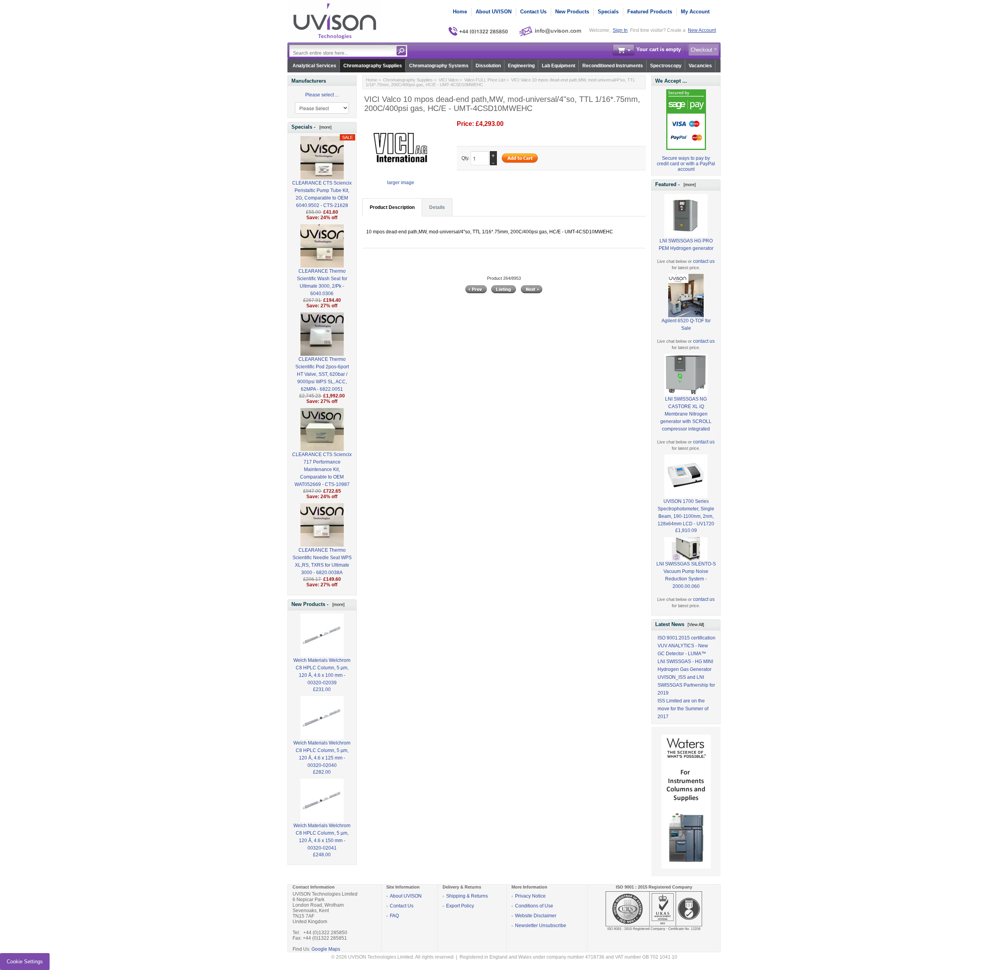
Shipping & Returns (467, 896)
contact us (704, 261)
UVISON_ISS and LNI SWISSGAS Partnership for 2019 (686, 685)
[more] (324, 127)
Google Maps (325, 949)
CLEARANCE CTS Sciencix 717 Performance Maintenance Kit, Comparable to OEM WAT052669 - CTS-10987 (322, 469)
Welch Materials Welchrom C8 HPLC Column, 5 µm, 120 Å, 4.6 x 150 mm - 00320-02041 (321, 837)
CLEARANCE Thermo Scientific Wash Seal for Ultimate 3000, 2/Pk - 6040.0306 (322, 282)
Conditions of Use (534, 906)
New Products (572, 12)
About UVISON (493, 12)
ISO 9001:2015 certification (686, 638)
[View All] (695, 624)
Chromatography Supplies (372, 65)
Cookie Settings (25, 961)
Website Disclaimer (535, 915)
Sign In (620, 30)
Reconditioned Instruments (612, 65)
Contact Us (533, 12)
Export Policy (460, 906)
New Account (702, 30)
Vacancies (700, 65)
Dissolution (488, 65)
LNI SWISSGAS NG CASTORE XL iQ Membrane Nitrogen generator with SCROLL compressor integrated (686, 414)
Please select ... (322, 95)
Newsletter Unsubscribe (540, 925)
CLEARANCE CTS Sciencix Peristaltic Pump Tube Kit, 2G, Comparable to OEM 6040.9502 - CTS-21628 (322, 194)
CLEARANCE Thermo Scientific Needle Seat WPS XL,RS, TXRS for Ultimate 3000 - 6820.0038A (322, 561)
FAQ (394, 915)
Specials (608, 12)
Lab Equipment (558, 65)
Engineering (521, 65)
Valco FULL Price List (484, 80)
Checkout (701, 50)
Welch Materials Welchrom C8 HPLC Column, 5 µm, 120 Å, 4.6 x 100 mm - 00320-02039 (321, 671)
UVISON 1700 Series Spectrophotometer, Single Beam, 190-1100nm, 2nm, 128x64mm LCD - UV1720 (686, 513)
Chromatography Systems (439, 65)
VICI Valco (448, 80)
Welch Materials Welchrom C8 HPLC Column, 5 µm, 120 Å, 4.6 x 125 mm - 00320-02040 (321, 754)
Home (460, 12)
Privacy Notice (530, 896)
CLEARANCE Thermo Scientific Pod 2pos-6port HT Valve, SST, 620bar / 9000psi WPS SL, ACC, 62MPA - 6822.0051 (322, 374)
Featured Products (649, 12)
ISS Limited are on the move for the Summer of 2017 (683, 708)
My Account (695, 12)
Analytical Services (314, 65)
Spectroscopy (666, 65)
